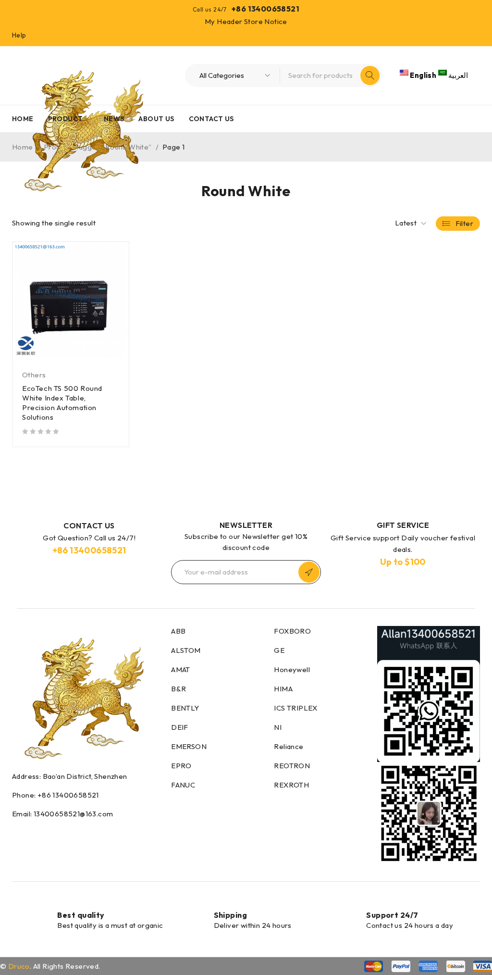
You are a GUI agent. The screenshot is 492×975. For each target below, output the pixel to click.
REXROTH (291, 784)
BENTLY (185, 707)
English (423, 75)
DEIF (179, 727)
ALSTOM (185, 650)
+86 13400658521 (265, 8)
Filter (464, 223)
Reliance (288, 746)
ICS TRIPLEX (295, 707)
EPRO (181, 765)
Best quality (80, 915)
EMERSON (189, 746)
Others (34, 374)
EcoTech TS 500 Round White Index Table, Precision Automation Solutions (62, 403)
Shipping (230, 915)
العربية (457, 75)
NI (278, 727)
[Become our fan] (14, 834)
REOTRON (292, 765)
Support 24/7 (392, 915)
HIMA (283, 688)
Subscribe (309, 572)
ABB (178, 631)
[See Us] (58, 834)
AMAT (180, 669)
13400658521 (98, 550)
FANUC (183, 784)
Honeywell (292, 669)
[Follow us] (35, 834)
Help (19, 35)
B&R (178, 688)
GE (279, 650)
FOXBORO (292, 631)
